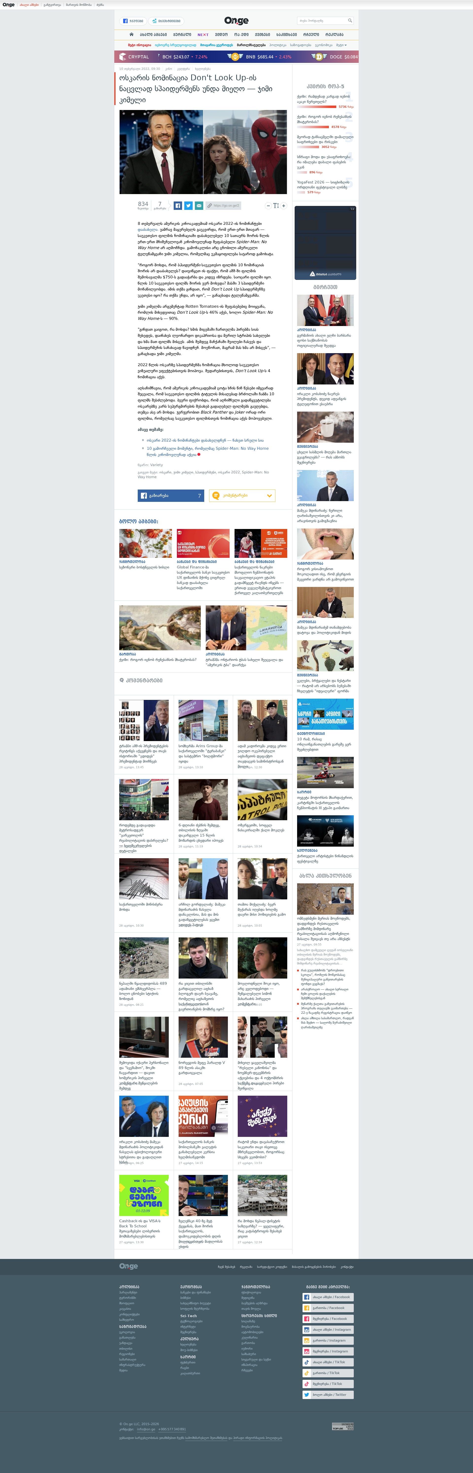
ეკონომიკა (323, 45)
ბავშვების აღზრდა (254, 1303)
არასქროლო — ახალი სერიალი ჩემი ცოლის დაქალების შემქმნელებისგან (324, 993)
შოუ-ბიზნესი (189, 1350)
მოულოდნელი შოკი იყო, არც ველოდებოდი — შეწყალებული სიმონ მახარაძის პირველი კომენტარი (262, 972)
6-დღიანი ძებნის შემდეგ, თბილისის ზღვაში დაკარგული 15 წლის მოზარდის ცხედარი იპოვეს (203, 813)
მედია (123, 1370)
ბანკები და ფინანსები (195, 1292)
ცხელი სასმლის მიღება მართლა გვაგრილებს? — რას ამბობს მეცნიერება (325, 438)
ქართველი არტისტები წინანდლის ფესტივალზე (325, 839)
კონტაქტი (347, 1267)
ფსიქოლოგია (251, 1292)
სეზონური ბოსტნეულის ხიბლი (148, 549)
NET (203, 35)
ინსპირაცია (249, 1365)
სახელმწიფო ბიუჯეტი (195, 1303)
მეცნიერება (188, 1332)
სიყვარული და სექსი (256, 1359)
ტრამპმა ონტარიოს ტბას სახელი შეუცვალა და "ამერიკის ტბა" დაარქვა (249, 636)
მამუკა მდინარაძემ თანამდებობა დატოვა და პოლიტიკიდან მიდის (325, 611)
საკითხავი (286, 35)
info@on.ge (146, 1429)
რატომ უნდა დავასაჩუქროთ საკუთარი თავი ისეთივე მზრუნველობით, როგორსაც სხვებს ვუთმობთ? (262, 1130)
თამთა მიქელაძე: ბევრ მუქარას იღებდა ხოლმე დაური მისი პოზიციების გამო (262, 892)
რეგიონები (127, 1354)
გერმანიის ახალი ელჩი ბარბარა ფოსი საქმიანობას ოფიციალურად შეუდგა (325, 321)
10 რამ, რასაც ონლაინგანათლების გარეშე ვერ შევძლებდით (325, 725)
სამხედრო (126, 1320)
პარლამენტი (128, 1292)
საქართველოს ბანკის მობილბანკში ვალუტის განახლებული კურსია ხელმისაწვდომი (203, 1130)
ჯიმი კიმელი (183, 472)
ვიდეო (221, 35)
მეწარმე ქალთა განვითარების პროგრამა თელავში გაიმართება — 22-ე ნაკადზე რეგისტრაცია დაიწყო (326, 1008)
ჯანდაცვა (125, 1343)
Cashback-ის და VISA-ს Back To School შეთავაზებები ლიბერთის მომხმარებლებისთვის (144, 1209)
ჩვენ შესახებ (226, 1267)
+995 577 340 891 (172, 1429)
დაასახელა (147, 229)
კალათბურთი (190, 1373)
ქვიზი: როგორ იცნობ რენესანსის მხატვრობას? (162, 633)
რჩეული (311, 35)
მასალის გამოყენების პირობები (314, 1267)
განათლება (127, 1337)
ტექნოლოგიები (191, 1321)
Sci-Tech (188, 1316)
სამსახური (248, 1354)
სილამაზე (248, 1321)
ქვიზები (262, 35)
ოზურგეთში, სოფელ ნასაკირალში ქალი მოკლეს (262, 813)
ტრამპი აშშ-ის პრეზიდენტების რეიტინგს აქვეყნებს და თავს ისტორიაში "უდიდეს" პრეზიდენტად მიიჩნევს (144, 734)
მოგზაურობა (250, 1326)
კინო (168, 69)
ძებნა (100, 5)
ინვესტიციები (168, 21)
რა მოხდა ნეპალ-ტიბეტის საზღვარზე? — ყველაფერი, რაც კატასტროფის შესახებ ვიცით (262, 1209)
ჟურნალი (182, 35)
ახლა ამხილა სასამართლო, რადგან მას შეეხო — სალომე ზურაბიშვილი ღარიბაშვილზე (327, 1022)
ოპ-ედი (241, 35)
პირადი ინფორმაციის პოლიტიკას (257, 1438)
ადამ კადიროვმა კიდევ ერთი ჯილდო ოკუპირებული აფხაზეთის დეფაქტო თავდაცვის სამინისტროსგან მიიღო (262, 734)
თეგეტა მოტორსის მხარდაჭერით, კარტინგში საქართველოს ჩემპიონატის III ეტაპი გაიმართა (325, 783)
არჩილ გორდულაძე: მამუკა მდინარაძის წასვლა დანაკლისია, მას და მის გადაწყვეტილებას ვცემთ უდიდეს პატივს (203, 892)
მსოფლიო (126, 1303)
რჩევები (247, 1370)
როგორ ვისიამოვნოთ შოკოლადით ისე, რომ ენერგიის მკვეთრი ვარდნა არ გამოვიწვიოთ (325, 555)
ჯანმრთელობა (255, 1287)
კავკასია (125, 1308)
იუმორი (247, 1348)
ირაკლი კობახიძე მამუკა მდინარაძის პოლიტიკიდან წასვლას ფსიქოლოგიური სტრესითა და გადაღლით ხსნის (144, 1130)
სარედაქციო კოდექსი (272, 1267)
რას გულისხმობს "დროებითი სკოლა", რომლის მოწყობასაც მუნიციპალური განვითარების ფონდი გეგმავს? (323, 977)
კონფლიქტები (129, 1314)
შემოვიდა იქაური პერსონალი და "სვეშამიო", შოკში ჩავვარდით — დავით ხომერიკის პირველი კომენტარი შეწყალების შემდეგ (144, 1051)
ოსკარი (165, 472)
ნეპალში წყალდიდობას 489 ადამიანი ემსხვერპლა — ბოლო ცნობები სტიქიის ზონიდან (144, 972)
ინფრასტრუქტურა (132, 1365)
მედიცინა (247, 1298)
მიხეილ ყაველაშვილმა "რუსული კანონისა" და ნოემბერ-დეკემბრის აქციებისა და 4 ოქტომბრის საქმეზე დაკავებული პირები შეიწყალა (262, 1051)
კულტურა (183, 69)
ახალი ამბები (29, 5)
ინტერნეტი (188, 1326)
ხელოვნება (203, 69)
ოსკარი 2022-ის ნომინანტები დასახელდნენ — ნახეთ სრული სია (205, 440)
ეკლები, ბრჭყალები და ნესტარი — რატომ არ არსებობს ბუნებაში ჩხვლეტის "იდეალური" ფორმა (325, 667)
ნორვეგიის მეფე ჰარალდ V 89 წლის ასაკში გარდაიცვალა (203, 1051)
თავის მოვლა (251, 1308)
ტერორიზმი (127, 1298)
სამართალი (127, 1359)
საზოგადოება (300, 45)
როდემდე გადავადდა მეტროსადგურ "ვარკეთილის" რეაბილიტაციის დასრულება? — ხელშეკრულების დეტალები (144, 813)
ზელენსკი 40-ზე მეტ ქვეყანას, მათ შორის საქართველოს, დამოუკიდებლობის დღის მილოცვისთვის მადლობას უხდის (203, 1209)
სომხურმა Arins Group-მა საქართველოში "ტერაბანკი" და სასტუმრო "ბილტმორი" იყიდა (203, 734)
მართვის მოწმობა (79, 5)
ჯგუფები (136, 21)
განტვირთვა (52, 5)
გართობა (248, 1343)
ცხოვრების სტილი (259, 1316)
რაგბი (184, 1368)
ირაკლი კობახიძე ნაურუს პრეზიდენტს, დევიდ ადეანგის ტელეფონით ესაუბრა (325, 380)
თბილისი (125, 1348)
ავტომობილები (252, 1332)
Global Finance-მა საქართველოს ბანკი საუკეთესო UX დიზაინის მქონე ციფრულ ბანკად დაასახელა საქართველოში (206, 560)
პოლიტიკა (278, 45)
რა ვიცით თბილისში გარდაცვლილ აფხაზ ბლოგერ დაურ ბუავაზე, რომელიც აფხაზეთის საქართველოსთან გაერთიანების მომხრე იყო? (203, 972)
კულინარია (249, 1337)
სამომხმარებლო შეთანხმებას (206, 1438)
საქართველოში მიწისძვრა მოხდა (144, 892)
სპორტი (188, 1357)
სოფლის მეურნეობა (194, 1308)
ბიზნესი (185, 1298)
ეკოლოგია (127, 1332)
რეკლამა (334, 35)
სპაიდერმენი (205, 472)
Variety (156, 465)
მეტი (340, 45)
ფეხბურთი (187, 1362)
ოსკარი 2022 (229, 472)
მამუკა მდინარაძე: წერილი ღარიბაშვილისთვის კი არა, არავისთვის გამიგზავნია (325, 497)
